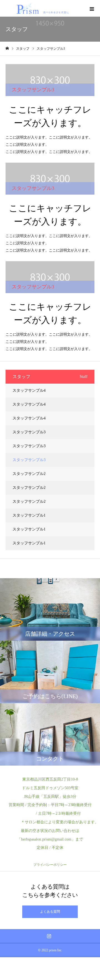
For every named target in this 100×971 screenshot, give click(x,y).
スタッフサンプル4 (29, 390)
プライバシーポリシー (50, 865)
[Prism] (42, 8)
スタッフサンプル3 (29, 432)
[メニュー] (91, 8)
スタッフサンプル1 (29, 515)
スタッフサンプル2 (29, 474)
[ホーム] (7, 48)
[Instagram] (49, 936)
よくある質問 (50, 912)
